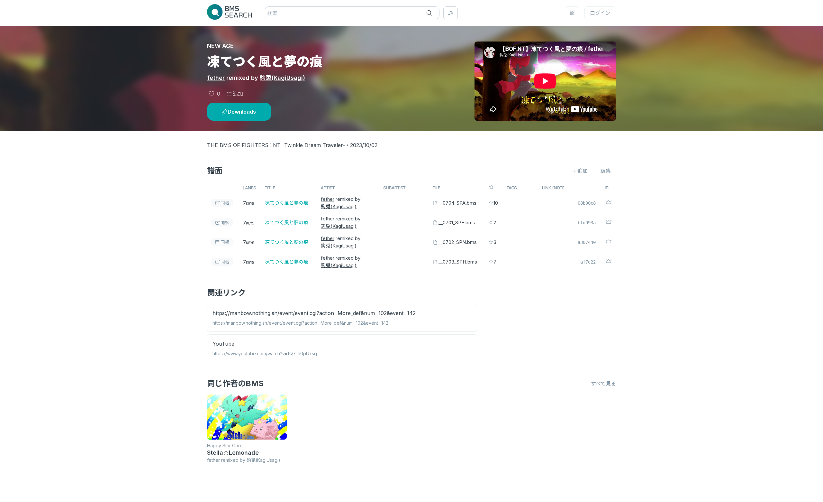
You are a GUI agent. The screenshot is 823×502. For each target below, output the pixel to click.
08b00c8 (587, 203)
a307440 (587, 242)
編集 (606, 171)
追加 (238, 93)
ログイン (600, 13)
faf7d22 (587, 262)
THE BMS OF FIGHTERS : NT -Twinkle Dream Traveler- (276, 145)
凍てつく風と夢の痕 (286, 203)
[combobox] (268, 13)
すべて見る (603, 383)
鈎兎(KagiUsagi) (282, 77)
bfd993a (587, 222)
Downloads (242, 111)
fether (216, 77)
